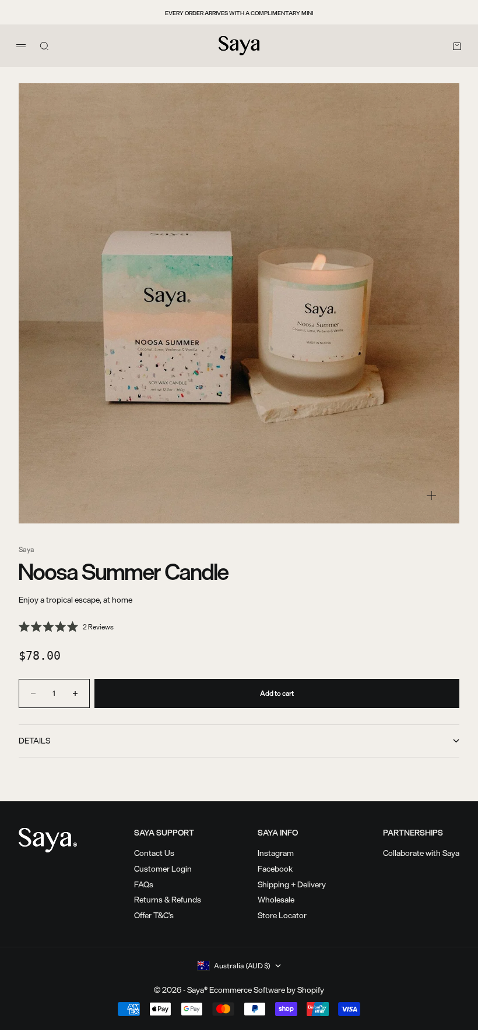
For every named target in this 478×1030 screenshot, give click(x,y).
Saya (26, 549)
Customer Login (163, 868)
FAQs (143, 884)
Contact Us (154, 852)
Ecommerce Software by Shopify (266, 989)
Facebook (275, 868)
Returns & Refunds (167, 899)
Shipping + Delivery (292, 884)
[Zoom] (431, 495)
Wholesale (276, 899)
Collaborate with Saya (421, 852)
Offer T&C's (154, 915)
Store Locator (282, 915)
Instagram (276, 852)
